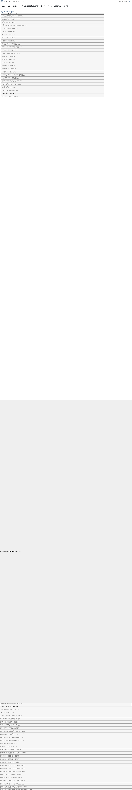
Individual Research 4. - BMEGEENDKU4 (8, 87)
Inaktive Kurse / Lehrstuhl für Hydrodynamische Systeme (10, 551)
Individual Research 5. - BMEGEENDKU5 (8, 66)
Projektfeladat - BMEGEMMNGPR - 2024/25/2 (8, 746)
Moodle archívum (16, 1)
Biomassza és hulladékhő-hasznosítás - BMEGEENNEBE (11, 46)
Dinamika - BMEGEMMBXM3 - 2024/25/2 (7, 730)
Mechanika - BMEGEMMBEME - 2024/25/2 (8, 707)
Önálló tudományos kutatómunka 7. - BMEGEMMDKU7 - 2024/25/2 (12, 771)
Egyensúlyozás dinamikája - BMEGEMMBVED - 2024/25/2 (10, 739)
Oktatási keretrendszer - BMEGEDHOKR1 (8, 94)
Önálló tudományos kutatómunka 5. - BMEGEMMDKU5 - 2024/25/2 (12, 768)
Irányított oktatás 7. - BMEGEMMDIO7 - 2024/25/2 (9, 761)
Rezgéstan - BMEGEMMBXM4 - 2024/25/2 (8, 713)
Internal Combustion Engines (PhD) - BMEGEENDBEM (11, 84)
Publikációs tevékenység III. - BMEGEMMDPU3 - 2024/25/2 (11, 775)
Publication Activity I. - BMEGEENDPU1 (8, 69)
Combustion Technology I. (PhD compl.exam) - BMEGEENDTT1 (12, 74)
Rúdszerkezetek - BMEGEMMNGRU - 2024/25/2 (9, 747)
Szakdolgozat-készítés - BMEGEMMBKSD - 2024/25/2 (10, 709)
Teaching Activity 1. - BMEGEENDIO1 (8, 56)
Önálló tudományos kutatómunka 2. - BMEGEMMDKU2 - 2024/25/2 (12, 765)
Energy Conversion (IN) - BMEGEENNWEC (9, 24)
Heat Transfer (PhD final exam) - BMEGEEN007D (10, 78)
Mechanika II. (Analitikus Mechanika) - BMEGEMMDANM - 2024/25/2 (12, 784)
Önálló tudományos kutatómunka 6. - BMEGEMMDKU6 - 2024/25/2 (12, 770)
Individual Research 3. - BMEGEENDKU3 (8, 65)
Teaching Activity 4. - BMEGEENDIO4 (8, 86)
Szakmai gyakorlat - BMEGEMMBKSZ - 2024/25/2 (9, 710)
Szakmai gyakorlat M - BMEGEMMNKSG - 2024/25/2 (9, 719)
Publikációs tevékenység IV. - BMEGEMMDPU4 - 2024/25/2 (11, 777)
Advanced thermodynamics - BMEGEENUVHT (9, 28)
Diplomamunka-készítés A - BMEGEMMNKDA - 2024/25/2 (10, 716)
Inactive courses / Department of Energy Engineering (11, 13)
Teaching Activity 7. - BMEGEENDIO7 (8, 62)
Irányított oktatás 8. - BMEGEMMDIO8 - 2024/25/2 (9, 762)
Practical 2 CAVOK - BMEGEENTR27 (8, 35)
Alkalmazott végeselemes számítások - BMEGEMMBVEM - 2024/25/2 (13, 752)
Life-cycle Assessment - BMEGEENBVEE (8, 52)
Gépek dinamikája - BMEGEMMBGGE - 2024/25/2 (9, 734)
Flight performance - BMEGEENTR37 (8, 37)
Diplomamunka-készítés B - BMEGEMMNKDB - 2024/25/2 (11, 718)
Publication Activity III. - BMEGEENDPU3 (8, 72)
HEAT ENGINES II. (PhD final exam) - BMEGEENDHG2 (11, 55)
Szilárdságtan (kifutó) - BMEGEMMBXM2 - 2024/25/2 (10, 783)
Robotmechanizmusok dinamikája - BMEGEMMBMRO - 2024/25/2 (12, 737)
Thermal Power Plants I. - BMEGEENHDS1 (9, 77)
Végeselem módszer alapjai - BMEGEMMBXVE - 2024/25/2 (11, 715)
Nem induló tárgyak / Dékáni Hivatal (7, 93)
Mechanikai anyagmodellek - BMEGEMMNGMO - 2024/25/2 (11, 744)
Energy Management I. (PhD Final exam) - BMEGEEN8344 (12, 92)
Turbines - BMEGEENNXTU (6, 27)
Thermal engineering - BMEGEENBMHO (8, 32)
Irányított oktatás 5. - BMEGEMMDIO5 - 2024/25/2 (9, 758)
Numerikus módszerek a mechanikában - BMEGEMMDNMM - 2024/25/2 (13, 786)
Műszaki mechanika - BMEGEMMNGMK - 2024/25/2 (9, 728)
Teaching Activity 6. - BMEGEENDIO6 (8, 60)
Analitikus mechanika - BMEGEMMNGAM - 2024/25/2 (10, 725)
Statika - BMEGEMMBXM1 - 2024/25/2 (7, 712)
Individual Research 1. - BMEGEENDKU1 (8, 63)
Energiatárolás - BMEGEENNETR (7, 50)
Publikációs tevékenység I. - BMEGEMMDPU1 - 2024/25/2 (11, 781)
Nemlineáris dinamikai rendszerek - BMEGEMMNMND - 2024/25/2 (12, 731)
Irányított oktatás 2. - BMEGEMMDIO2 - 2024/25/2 (9, 755)
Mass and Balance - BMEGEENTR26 (7, 34)
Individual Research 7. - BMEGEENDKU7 (8, 68)
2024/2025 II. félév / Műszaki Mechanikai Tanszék (9, 706)
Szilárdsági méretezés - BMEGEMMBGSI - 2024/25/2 (10, 736)
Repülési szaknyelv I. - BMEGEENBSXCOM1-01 (10, 90)
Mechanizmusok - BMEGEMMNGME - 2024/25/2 (9, 743)
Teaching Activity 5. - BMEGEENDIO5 (8, 59)
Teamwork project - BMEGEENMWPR (8, 22)
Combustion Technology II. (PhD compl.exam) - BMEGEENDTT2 (13, 75)
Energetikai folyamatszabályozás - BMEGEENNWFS (10, 44)
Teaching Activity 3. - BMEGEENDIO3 (8, 58)
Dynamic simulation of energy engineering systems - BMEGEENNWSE (14, 25)
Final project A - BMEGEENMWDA (7, 19)
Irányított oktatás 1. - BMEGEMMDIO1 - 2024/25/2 (9, 753)
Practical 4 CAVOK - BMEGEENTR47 (8, 41)
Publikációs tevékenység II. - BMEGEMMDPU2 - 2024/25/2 (11, 774)
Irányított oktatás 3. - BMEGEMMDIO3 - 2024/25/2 (9, 778)
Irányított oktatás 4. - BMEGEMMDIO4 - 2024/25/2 (9, 756)
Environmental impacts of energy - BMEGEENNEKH (10, 47)
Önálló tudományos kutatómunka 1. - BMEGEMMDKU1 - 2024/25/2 (12, 764)
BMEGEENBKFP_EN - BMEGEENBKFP (8, 83)
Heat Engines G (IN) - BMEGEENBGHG (8, 31)
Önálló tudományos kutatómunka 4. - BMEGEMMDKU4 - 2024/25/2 (12, 767)
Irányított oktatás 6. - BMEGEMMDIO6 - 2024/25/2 (9, 759)
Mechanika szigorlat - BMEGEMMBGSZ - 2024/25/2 (9, 722)
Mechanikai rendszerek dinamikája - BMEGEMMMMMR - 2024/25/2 (12, 740)
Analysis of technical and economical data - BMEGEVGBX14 (12, 703)
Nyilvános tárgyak (7, 12)
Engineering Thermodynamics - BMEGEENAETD (10, 29)
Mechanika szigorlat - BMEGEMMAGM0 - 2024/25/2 (9, 721)
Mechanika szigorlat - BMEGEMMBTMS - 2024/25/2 (9, 787)
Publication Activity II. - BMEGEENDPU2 (8, 71)
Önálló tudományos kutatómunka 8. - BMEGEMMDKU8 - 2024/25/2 (12, 772)
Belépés (129, 1)
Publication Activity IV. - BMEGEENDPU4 (8, 89)
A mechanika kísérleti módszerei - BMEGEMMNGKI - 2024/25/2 (12, 741)
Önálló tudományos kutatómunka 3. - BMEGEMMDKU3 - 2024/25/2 (12, 780)
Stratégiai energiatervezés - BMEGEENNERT (9, 49)
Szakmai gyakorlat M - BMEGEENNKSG (8, 43)
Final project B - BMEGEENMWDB (7, 21)
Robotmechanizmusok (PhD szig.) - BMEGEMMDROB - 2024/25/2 (12, 733)
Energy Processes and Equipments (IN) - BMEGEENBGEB (11, 15)
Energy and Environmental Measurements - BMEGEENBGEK (12, 16)
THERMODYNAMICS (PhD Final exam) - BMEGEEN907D (11, 80)
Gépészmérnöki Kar (7, 1)
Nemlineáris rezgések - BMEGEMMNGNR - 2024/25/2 (10, 727)
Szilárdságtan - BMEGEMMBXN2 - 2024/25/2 (8, 750)
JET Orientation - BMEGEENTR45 (7, 40)
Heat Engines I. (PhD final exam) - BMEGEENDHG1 (10, 53)
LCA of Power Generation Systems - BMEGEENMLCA (11, 18)
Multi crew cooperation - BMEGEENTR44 (8, 38)
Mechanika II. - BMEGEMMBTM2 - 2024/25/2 (8, 724)
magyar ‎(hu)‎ (22, 1)
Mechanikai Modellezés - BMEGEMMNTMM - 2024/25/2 (10, 749)
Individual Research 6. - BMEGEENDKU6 (8, 81)
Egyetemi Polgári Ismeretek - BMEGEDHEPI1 (9, 96)
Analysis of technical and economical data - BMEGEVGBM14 (12, 705)
